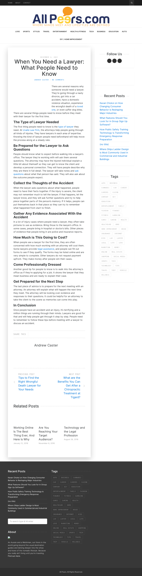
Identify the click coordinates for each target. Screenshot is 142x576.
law (111, 238)
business (113, 183)
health (124, 220)
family (121, 206)
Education (114, 31)
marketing (106, 247)
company (105, 197)
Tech (91, 31)
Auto (124, 31)
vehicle (123, 270)
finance (116, 210)
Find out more (14, 556)
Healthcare (106, 224)
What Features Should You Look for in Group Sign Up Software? (113, 121)
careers (105, 192)
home (117, 224)
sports (104, 261)
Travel (46, 31)
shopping (105, 256)
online (104, 252)
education (106, 201)
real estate (117, 252)
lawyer (120, 238)
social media (119, 256)
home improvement (109, 229)
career (124, 188)
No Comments (58, 80)
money (117, 247)
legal (104, 243)
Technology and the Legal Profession (74, 431)
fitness (105, 215)
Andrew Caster (41, 80)
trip (114, 270)
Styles (36, 31)
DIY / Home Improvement (71, 39)
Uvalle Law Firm (31, 130)
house (123, 229)
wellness (105, 275)
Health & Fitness (78, 31)
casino (115, 192)
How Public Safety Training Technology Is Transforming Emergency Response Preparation (26, 494)
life (113, 243)
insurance (106, 233)
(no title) (104, 144)
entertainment (108, 206)
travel (104, 270)
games (104, 220)
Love (17, 31)
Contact (26, 3)
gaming (113, 220)
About (17, 3)
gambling (116, 215)
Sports (26, 31)
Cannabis (105, 188)
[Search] (131, 3)
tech (114, 261)
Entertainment (60, 31)
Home (10, 3)
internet (118, 233)
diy (114, 197)
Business (101, 31)
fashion (105, 210)
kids (103, 238)
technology (106, 266)
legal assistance (46, 248)
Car (115, 188)
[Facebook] (109, 61)
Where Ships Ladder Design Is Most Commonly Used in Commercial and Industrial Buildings (27, 508)
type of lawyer (65, 126)
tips (117, 266)
